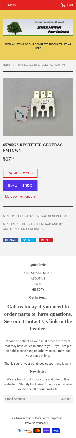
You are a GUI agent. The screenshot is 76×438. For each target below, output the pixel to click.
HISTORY (38, 289)
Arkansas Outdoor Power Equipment (41, 418)
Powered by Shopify (36, 422)
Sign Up (65, 399)
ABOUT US (38, 278)
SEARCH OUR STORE (38, 273)
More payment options (20, 196)
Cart (69, 5)
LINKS (38, 284)
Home (6, 64)
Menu (12, 5)
